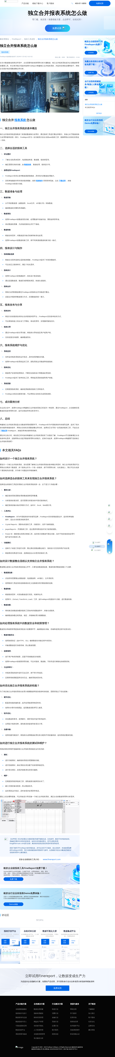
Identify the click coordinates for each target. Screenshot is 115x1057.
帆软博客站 (4, 39)
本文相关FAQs (90, 107)
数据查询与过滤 (21, 1017)
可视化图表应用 (21, 1026)
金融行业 (55, 1017)
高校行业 (55, 1021)
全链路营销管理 (39, 1034)
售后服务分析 (38, 1038)
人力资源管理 (38, 1030)
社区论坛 (91, 1021)
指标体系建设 (38, 1013)
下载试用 (62, 180)
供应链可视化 (38, 1026)
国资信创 (55, 1034)
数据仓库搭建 (38, 1009)
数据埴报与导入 (21, 1021)
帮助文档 (73, 1009)
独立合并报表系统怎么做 (93, 104)
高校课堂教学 (75, 1030)
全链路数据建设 (21, 1009)
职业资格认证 (75, 1034)
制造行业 (55, 1009)
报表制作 (39, 180)
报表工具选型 (29, 39)
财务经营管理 (38, 1017)
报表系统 (20, 120)
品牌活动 (91, 1026)
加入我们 (91, 1013)
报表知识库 (74, 1021)
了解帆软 (91, 1009)
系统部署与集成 (21, 1034)
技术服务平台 (75, 1026)
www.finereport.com (52, 859)
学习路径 (73, 1013)
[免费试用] (40, 816)
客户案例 (91, 1017)
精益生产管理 (38, 1021)
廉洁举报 (91, 1030)
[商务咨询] (109, 546)
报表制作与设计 (21, 1013)
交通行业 (55, 1026)
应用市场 (73, 1017)
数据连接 (27, 164)
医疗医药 (55, 1030)
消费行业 (55, 1013)
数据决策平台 (20, 1030)
